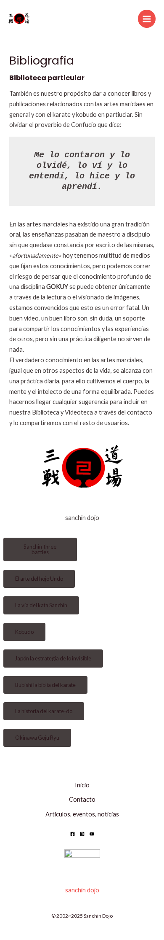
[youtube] (92, 834)
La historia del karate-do (43, 711)
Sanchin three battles (40, 549)
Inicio (82, 785)
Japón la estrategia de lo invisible (53, 658)
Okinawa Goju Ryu (37, 737)
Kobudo (24, 631)
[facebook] (72, 834)
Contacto (82, 799)
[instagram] (82, 834)
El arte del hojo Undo (39, 578)
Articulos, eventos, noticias (82, 814)
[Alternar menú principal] (147, 18)
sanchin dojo (82, 890)
